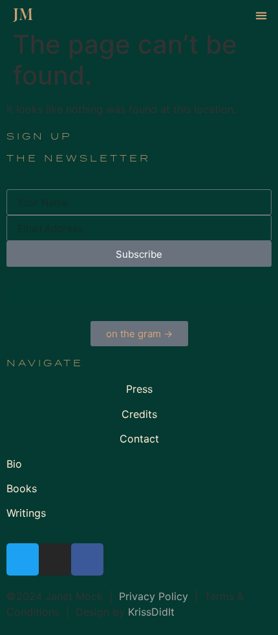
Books (21, 488)
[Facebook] (87, 559)
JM (23, 15)
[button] (261, 15)
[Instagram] (55, 559)
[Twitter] (22, 559)
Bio (14, 463)
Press (139, 388)
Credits (139, 414)
